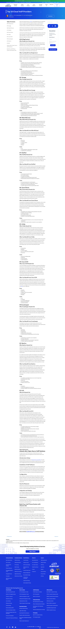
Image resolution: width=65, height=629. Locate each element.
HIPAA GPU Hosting (18, 571)
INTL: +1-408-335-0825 (22, 2)
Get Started (50, 16)
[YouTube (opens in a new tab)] (15, 627)
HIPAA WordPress (18, 562)
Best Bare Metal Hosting (24, 608)
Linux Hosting (8, 600)
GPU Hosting (8, 562)
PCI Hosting (17, 564)
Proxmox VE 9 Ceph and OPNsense (12, 617)
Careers (33, 569)
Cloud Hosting (25, 560)
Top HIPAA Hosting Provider (51, 607)
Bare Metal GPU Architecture (24, 612)
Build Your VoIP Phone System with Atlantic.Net (11, 49)
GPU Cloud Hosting (26, 564)
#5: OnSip (9, 34)
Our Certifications (35, 562)
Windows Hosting (9, 603)
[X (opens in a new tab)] (10, 627)
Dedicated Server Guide (23, 600)
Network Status (43, 562)
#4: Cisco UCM (9, 36)
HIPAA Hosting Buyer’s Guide (24, 596)
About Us (33, 557)
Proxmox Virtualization (10, 615)
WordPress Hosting (9, 598)
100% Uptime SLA (44, 560)
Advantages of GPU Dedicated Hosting (38, 607)
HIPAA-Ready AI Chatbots (37, 591)
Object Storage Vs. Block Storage (25, 603)
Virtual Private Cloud (26, 570)
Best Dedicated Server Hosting (38, 601)
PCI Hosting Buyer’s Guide (24, 591)
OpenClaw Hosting (26, 580)
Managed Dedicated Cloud (9, 571)
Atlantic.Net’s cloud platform (36, 459)
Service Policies (43, 571)
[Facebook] (49, 26)
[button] (15, 5)
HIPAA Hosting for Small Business (52, 605)
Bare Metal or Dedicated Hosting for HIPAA (25, 618)
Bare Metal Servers (9, 560)
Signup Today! (32, 551)
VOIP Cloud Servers (29, 15)
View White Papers (53, 49)
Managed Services (9, 573)
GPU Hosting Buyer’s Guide (24, 594)
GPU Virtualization (36, 594)
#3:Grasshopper (10, 38)
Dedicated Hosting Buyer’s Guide (25, 598)
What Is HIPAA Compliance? (51, 603)
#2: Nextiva (9, 41)
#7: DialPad (9, 30)
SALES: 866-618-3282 (15, 2)
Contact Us (57, 5)
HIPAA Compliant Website (51, 598)
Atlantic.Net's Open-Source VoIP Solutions (12, 46)
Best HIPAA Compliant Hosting (52, 591)
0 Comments (11, 16)
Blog (43, 2)
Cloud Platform (26, 557)
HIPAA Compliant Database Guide (52, 594)
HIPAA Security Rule (50, 600)
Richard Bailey (19, 15)
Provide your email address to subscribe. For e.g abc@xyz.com (52, 42)
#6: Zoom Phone (10, 32)
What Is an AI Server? (36, 596)
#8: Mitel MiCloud (10, 28)
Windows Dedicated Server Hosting (39, 609)
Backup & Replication (26, 572)
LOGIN (58, 2)
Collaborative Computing (25, 578)
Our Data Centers (35, 564)
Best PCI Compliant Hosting (37, 614)
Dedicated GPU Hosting (8, 565)
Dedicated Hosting (9, 557)
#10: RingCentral (10, 23)
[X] (52, 26)
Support (42, 557)
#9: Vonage (9, 25)
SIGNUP (55, 2)
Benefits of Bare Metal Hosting (25, 615)
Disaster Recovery (9, 568)
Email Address (51, 37)
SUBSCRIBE (53, 45)
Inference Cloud (26, 562)
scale (21, 286)
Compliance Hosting (18, 557)
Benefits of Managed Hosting (10, 594)
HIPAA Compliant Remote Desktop (52, 596)
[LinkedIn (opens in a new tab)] (13, 627)
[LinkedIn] (55, 26)
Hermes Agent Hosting (27, 582)
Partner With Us (50, 2)
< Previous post (9, 536)
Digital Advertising (18, 573)
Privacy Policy (43, 573)
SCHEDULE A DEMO (28, 2)
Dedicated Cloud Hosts (26, 568)
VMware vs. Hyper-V (9, 596)
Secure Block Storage (26, 574)
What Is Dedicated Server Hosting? (38, 603)
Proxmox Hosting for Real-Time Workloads (11, 613)
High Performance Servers (9, 579)
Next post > (56, 536)
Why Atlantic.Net (35, 560)
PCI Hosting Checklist (36, 617)
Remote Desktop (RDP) (10, 607)
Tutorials (46, 2)
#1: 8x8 (8, 43)
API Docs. (42, 564)
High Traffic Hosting (23, 610)
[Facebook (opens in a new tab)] (7, 627)
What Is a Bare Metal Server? (24, 620)
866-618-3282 (31, 626)
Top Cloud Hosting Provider (10, 591)
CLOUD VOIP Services (30, 531)
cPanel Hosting (8, 605)
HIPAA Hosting (17, 560)
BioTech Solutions (17, 569)
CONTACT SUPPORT (9, 2)
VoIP (31, 21)
